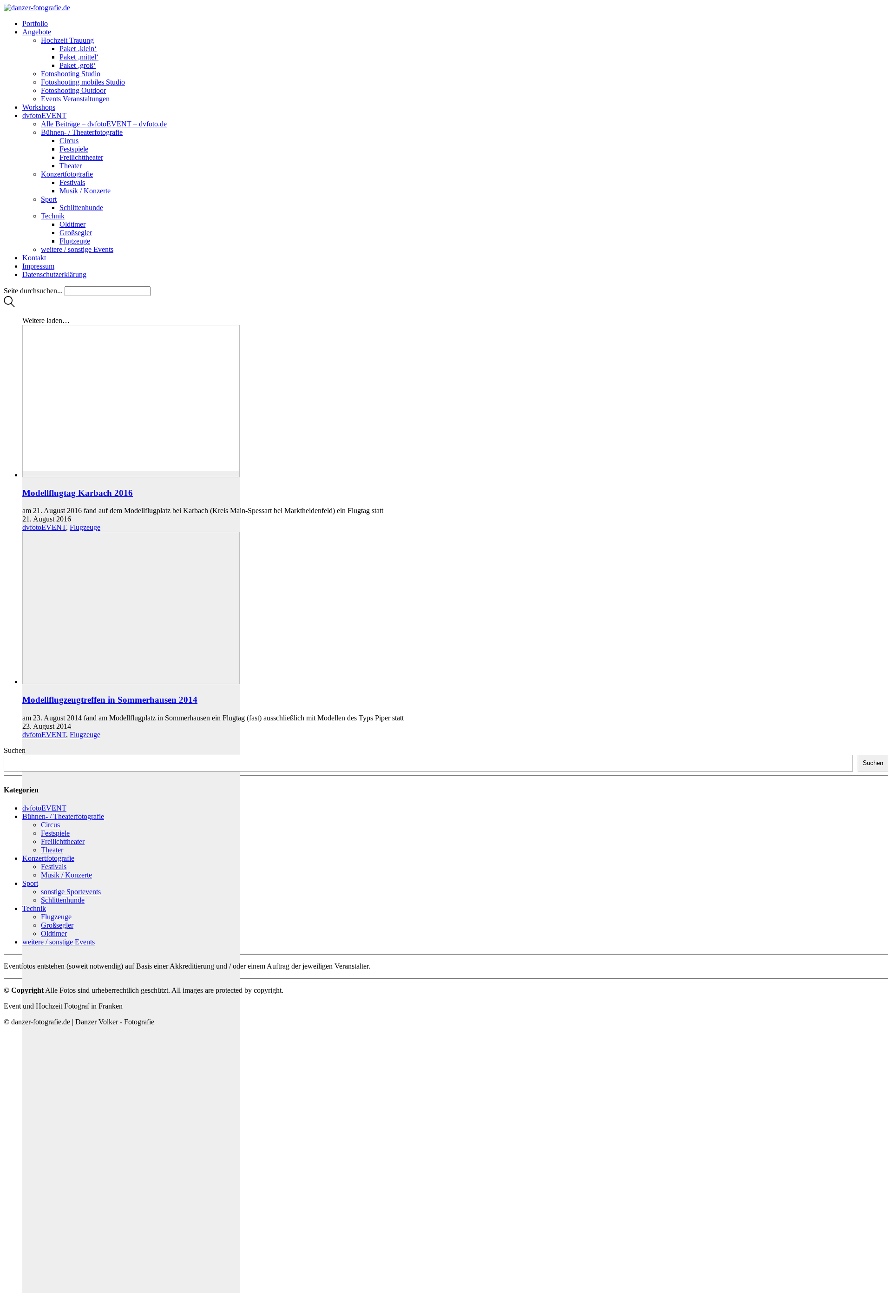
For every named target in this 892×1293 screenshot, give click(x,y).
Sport (30, 883)
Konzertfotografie (48, 858)
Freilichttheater (63, 841)
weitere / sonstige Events (58, 942)
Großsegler (57, 925)
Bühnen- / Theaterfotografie (63, 816)
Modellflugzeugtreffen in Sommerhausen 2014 (109, 700)
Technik (34, 908)
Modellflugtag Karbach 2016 (77, 493)
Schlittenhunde (63, 900)
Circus (50, 825)
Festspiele (55, 833)
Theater (52, 850)
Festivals (53, 867)
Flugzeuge (85, 527)
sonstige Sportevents (71, 892)
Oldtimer (54, 933)
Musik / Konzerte (66, 875)
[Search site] (9, 305)
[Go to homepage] (37, 8)
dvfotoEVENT (44, 527)
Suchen (15, 750)
